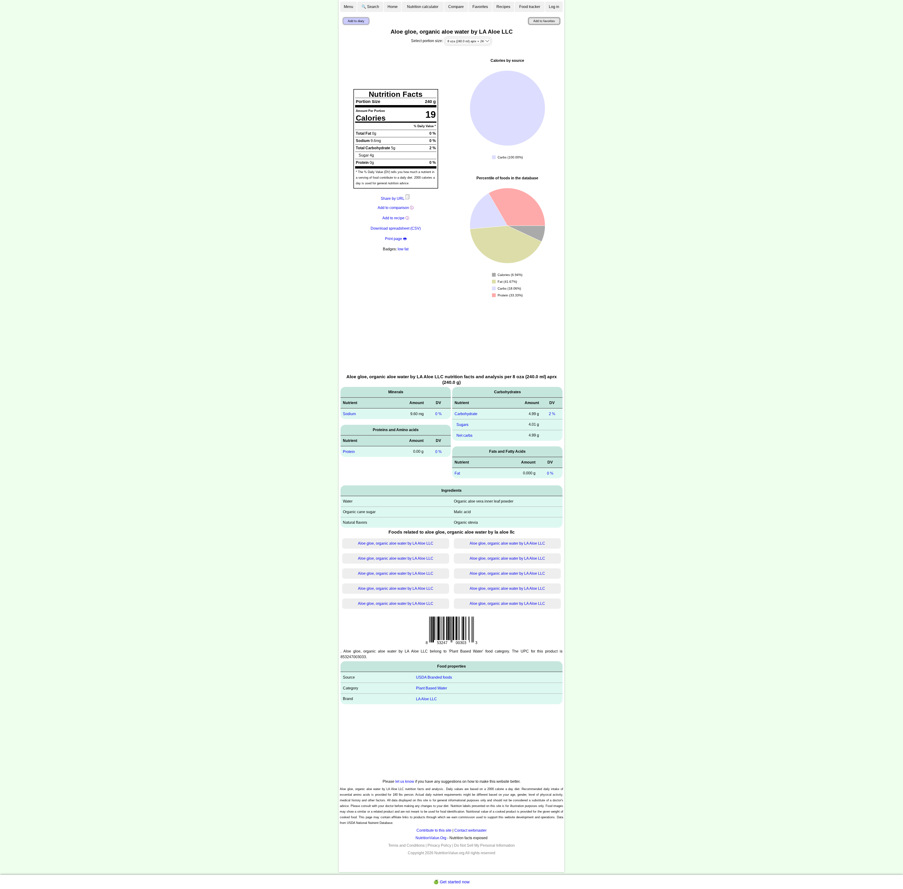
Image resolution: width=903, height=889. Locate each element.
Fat (457, 473)
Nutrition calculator (422, 7)
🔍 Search (370, 7)
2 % (552, 414)
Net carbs (464, 435)
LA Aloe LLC (426, 699)
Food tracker (529, 7)
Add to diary (356, 21)
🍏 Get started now (451, 882)
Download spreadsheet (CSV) (396, 228)
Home (393, 7)
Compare (456, 7)
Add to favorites (544, 21)
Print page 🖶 (396, 239)
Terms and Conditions (406, 845)
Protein (349, 452)
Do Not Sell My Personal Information (484, 845)
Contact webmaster (470, 830)
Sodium (349, 414)
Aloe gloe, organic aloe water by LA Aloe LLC (395, 543)
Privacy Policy (439, 845)
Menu (348, 7)
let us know (404, 781)
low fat (403, 249)
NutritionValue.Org (431, 838)
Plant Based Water (431, 688)
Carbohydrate (466, 414)
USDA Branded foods (434, 677)
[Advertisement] (451, 338)
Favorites (480, 7)
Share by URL (393, 199)
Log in (554, 7)
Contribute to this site (434, 830)
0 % (438, 414)
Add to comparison (393, 208)
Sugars (462, 425)
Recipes (503, 7)
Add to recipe (393, 218)
